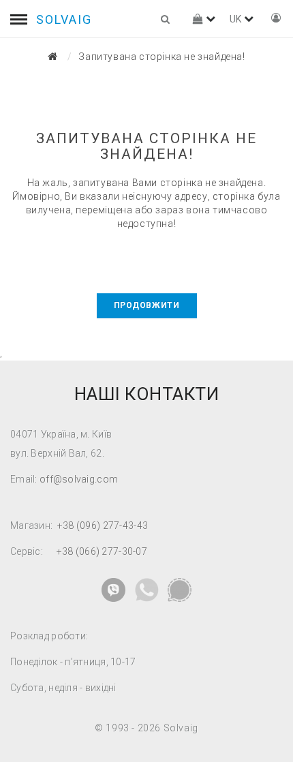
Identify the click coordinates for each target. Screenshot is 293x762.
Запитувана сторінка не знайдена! (161, 56)
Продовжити (147, 305)
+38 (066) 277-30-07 (102, 551)
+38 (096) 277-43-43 (102, 525)
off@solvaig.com (79, 479)
